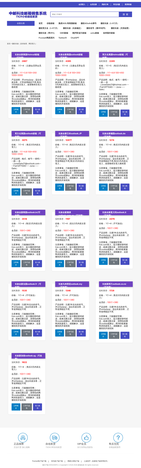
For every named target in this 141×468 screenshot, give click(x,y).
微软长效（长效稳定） (72, 28)
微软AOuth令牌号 (89, 23)
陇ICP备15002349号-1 (50, 465)
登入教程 (37, 110)
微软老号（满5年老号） (96, 28)
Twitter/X (63, 38)
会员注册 (93, 4)
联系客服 (128, 4)
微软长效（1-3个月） (110, 23)
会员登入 (82, 4)
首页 (41, 23)
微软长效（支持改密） (120, 28)
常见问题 (116, 4)
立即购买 (15, 110)
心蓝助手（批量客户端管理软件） (96, 461)
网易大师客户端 (73, 461)
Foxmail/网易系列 (46, 38)
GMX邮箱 (64, 33)
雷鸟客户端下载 (57, 461)
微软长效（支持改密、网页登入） (24, 44)
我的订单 (105, 4)
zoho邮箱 (94, 33)
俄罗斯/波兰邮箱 (79, 33)
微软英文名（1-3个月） (49, 28)
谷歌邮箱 (50, 23)
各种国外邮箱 (109, 33)
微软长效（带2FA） (47, 33)
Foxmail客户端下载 (39, 461)
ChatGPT (75, 38)
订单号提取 (26, 110)
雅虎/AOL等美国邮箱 (68, 23)
